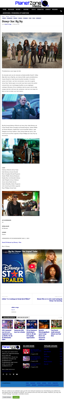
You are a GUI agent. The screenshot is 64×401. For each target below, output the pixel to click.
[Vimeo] (14, 374)
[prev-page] (59, 317)
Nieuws (18, 9)
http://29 (13, 309)
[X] (7, 28)
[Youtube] (17, 374)
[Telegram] (15, 28)
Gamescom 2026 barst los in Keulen (19, 331)
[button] (61, 11)
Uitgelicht (38, 18)
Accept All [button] (16, 397)
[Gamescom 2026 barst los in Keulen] (19, 324)
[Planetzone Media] (32, 4)
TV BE (30, 18)
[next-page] (61, 317)
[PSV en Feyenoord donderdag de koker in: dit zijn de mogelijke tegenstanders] (31, 324)
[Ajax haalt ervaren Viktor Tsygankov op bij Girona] (26, 351)
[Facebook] (3, 28)
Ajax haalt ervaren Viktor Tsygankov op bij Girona (36, 351)
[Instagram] (7, 374)
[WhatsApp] (11, 28)
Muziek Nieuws (48, 362)
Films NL (20, 18)
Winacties (40, 9)
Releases (55, 9)
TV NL (34, 18)
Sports (45, 354)
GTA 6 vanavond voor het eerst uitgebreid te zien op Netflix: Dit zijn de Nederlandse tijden (7, 334)
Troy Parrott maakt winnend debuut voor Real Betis (56, 333)
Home (4, 9)
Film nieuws (12, 16)
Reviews (26, 9)
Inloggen (11, 9)
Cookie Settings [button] (7, 397)
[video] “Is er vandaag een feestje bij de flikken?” (16, 299)
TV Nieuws (25, 18)
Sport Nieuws (47, 351)
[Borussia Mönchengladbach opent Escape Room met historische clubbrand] (44, 324)
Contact (48, 9)
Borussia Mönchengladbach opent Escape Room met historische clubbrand (44, 334)
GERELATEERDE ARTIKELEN (9, 317)
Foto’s (34, 9)
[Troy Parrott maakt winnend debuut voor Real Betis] (56, 324)
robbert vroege (7, 24)
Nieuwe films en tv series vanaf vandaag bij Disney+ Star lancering (49, 300)
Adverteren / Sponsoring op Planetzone (16, 13)
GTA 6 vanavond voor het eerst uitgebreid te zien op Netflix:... (36, 358)
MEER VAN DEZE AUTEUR (23, 317)
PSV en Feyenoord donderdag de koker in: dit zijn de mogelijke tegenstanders (31, 334)
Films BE (15, 18)
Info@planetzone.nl (6, 371)
